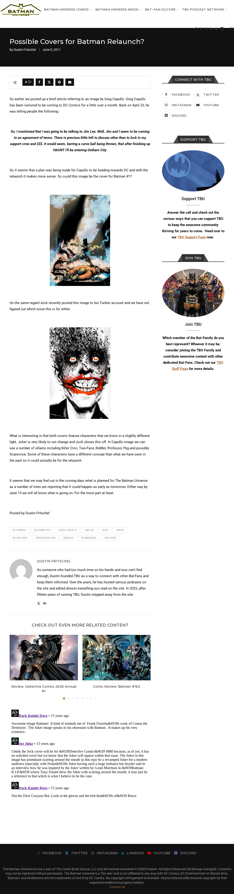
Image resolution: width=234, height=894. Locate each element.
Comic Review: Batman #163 (116, 686)
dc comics (19, 530)
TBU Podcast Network (203, 9)
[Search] (231, 29)
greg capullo (68, 530)
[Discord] (221, 29)
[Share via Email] (69, 82)
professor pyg (46, 537)
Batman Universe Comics (66, 9)
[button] (16, 667)
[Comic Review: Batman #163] (116, 657)
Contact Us (117, 887)
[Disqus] (80, 765)
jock (105, 530)
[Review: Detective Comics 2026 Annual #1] (44, 657)
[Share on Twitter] (49, 82)
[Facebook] (196, 29)
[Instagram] (206, 29)
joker (120, 530)
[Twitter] (200, 29)
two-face (110, 537)
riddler (68, 537)
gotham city (42, 530)
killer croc (20, 537)
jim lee (89, 530)
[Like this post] (29, 82)
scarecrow (88, 537)
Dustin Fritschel (25, 49)
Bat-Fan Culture (160, 9)
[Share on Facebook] (39, 82)
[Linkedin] (211, 29)
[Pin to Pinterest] (59, 82)
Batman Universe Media (116, 9)
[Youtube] (216, 29)
